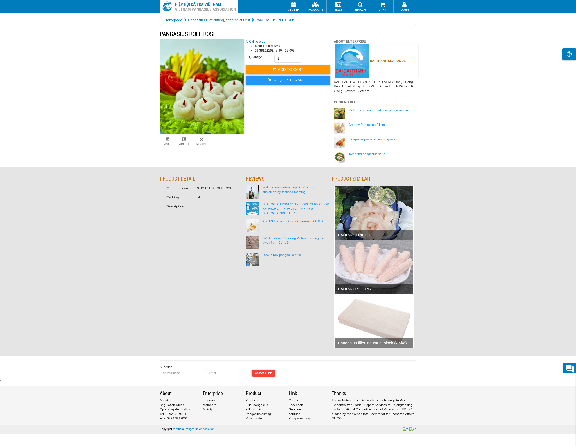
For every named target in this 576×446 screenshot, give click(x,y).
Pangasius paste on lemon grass (372, 139)
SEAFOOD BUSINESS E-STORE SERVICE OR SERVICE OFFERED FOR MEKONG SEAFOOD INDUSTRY (296, 208)
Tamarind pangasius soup (367, 154)
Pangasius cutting (258, 414)
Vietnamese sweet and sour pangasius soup (380, 110)
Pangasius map (300, 418)
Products (252, 400)
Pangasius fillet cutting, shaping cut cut (219, 20)
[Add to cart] (340, 225)
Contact (294, 400)
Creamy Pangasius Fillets (367, 124)
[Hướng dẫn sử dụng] (569, 54)
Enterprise (210, 400)
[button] (360, 7)
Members (209, 405)
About (164, 400)
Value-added (255, 418)
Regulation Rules (172, 405)
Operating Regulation (175, 409)
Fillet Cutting (254, 409)
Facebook (296, 405)
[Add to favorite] (351, 225)
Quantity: (255, 57)
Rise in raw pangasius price (282, 255)
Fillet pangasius (257, 405)
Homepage (173, 20)
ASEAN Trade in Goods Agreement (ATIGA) (294, 221)
